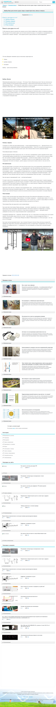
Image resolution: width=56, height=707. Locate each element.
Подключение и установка (9, 444)
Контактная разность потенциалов (31, 409)
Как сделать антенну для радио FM (29, 466)
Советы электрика (7, 450)
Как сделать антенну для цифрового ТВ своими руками (33, 486)
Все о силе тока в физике (28, 285)
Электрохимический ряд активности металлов (31, 635)
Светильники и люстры (9, 448)
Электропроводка (7, 457)
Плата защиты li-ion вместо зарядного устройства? (33, 586)
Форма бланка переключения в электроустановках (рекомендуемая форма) (19, 516)
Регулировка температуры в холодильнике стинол (32, 476)
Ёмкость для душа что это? (9, 17)
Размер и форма (9, 21)
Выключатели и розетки (9, 435)
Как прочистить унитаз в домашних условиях (33, 316)
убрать (30, 14)
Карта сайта (25, 696)
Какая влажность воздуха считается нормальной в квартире (37, 347)
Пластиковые (9, 25)
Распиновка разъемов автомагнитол (29, 596)
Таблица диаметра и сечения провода (29, 505)
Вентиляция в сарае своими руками (31, 378)
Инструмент (6, 439)
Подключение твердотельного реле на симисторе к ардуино (34, 495)
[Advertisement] (28, 46)
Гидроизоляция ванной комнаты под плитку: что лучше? (36, 394)
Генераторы (6, 437)
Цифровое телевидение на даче (28, 523)
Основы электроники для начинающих (29, 606)
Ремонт (5, 446)
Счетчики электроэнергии (9, 453)
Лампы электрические (8, 442)
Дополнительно (12, 5)
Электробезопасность (8, 455)
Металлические (9, 23)
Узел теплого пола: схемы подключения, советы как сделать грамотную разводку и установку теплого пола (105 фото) (37, 363)
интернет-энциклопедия (8, 2)
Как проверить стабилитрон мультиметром (33, 300)
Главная (5, 5)
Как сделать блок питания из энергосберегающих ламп (33, 533)
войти (14, 428)
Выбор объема (9, 19)
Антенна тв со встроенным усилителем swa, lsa (34, 332)
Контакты (31, 696)
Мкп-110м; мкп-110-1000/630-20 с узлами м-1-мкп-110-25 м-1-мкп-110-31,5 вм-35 (35, 626)
